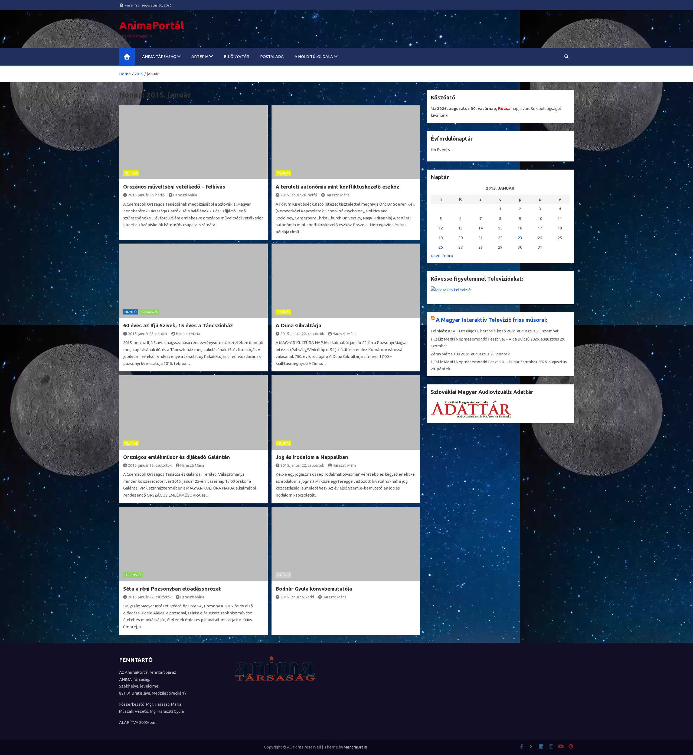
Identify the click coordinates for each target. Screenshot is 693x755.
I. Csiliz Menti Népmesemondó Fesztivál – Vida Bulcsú (480, 339)
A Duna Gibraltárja (298, 325)
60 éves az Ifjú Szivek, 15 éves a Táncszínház (178, 325)
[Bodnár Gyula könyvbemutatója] (346, 544)
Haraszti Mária (185, 195)
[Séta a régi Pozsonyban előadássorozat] (193, 544)
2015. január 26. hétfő (146, 195)
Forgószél (149, 311)
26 (441, 247)
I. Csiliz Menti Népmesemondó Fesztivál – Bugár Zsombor (484, 361)
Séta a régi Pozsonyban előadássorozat (172, 589)
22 (500, 237)
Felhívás (131, 173)
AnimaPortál (151, 25)
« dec (435, 255)
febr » (447, 255)
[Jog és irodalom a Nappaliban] (346, 412)
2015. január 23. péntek (147, 334)
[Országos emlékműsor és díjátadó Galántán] (193, 412)
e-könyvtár (236, 56)
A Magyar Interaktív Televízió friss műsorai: (491, 320)
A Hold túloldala (314, 56)
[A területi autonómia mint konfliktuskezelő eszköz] (346, 142)
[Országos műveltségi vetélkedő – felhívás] (193, 142)
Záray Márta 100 (445, 354)
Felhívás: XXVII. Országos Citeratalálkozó (468, 331)
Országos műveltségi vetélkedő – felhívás (174, 187)
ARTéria (199, 56)
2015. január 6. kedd (297, 597)
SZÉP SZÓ (283, 575)
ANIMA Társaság (159, 56)
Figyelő (131, 311)
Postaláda (272, 56)
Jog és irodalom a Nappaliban (312, 457)
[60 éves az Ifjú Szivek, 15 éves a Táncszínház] (193, 281)
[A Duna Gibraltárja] (346, 281)
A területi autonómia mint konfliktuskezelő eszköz (337, 187)
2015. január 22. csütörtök (302, 334)
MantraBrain (355, 747)
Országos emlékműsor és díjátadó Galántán (176, 457)
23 (520, 237)
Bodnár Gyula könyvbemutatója (314, 589)
